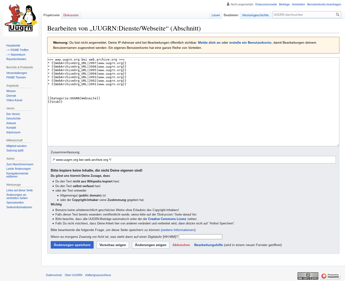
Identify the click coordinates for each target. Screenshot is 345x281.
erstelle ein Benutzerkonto (250, 42)
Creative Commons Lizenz (167, 219)
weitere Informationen (178, 230)
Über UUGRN (73, 275)
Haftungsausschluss (98, 275)
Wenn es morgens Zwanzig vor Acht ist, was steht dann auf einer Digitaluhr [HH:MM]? (114, 237)
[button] (181, 245)
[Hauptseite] (20, 19)
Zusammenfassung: (65, 152)
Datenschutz (54, 275)
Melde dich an (209, 42)
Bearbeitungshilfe (208, 245)
